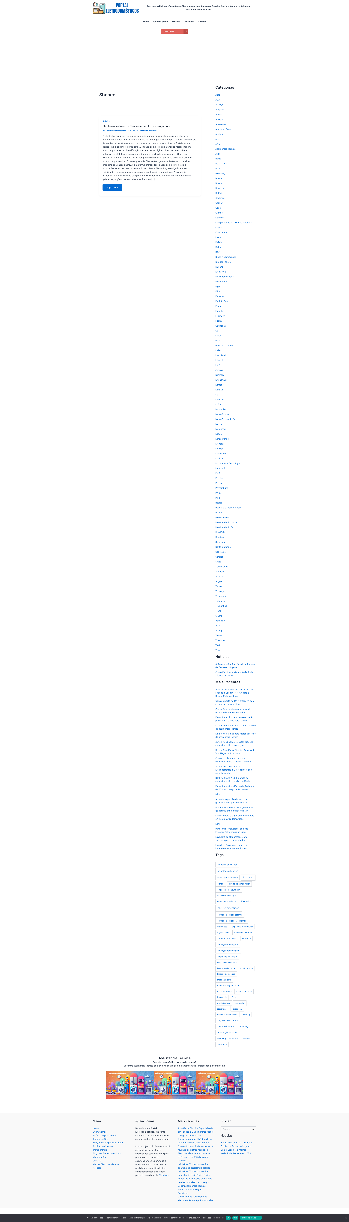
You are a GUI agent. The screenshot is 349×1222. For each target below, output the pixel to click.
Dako (218, 247)
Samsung (220, 542)
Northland (220, 453)
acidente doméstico (227, 864)
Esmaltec (220, 296)
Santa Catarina (223, 547)
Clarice (219, 212)
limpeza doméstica (226, 974)
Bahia (218, 158)
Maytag (219, 424)
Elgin (217, 286)
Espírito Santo (222, 301)
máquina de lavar (244, 991)
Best (217, 168)
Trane (218, 610)
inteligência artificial (227, 956)
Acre (217, 94)
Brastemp (220, 188)
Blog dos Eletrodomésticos (107, 1153)
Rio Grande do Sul (224, 527)
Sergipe (219, 556)
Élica (217, 291)
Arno (217, 139)
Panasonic (220, 468)
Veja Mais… (165, 1175)
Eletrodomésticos (224, 276)
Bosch (218, 178)
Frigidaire (220, 316)
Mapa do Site (99, 1157)
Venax (218, 625)
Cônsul (218, 227)
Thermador (221, 596)
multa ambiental (224, 991)
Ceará (218, 207)
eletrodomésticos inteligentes (231, 920)
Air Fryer (219, 104)
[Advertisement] (174, 56)
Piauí (217, 497)
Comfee (219, 217)
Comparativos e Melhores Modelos (233, 222)
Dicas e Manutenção (225, 257)
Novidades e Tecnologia (227, 463)
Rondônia (220, 532)
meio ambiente (224, 980)
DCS (217, 252)
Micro (218, 794)
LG (216, 394)
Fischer (219, 306)
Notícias (106, 121)
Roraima (219, 537)
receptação (222, 1009)
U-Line (218, 615)
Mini (217, 823)
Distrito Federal (223, 261)
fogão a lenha (223, 932)
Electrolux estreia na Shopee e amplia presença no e (136, 126)
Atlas (217, 153)
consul (220, 883)
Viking (218, 630)
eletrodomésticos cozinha (230, 914)
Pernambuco (221, 488)
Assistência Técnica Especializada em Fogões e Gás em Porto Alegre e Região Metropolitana (234, 692)
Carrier (218, 203)
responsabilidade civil (227, 1014)
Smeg (218, 561)
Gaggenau (220, 325)
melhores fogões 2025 (228, 985)
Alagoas (219, 109)
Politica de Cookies (103, 1146)
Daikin (218, 242)
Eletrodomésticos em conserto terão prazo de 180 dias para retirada (194, 1157)
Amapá (219, 119)
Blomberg (220, 173)
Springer (219, 571)
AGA (217, 99)
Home (96, 1128)
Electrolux (220, 271)
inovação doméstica (227, 944)
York (217, 650)
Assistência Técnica (225, 148)
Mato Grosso (222, 414)
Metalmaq (220, 429)
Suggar (219, 581)
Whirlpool (220, 640)
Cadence (220, 198)
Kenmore (219, 375)
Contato (97, 1160)
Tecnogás (220, 591)
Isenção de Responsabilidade (108, 1142)
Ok (228, 1218)
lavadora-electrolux (226, 968)
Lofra (218, 404)
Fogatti (219, 311)
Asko (218, 144)
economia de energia (226, 895)
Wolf (217, 645)
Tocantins (220, 601)
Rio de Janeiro (222, 517)
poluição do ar (223, 1003)
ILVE (217, 365)
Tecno (218, 586)
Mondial (219, 443)
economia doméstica (226, 901)
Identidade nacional (243, 932)
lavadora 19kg (246, 968)
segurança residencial (228, 1020)
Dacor (218, 237)
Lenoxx (219, 389)
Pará (217, 473)
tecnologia (244, 1026)
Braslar (218, 183)
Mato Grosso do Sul (225, 419)
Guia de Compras (224, 345)
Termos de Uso (100, 1139)
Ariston (219, 134)
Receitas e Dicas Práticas (228, 507)
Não (235, 1218)
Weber (218, 635)
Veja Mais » (112, 188)
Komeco (219, 384)
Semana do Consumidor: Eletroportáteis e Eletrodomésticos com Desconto (233, 769)
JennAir (219, 370)
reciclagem (237, 1009)
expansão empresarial (242, 926)
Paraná (218, 483)
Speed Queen (222, 566)
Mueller (219, 448)
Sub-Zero (220, 576)
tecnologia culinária (227, 1032)
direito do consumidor (239, 884)
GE (216, 330)
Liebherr (219, 399)
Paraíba (219, 478)
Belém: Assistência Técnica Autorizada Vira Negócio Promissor (192, 1189)
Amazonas (220, 124)
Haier (218, 350)
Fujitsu (218, 320)
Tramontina (221, 606)
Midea (218, 433)
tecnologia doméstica (227, 1038)
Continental (221, 232)
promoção (239, 1003)
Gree (217, 340)
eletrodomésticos (228, 908)
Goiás (218, 335)
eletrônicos (222, 926)
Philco (218, 492)
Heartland (220, 355)
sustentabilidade (225, 1026)
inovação (246, 938)
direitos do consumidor (228, 890)
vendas (246, 1038)
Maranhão (220, 409)
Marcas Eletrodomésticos (106, 1164)
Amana (218, 114)
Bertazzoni (221, 163)
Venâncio (220, 620)
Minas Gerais (222, 438)
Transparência (100, 1149)
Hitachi (219, 360)
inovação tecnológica (228, 950)
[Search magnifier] (185, 31)
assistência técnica (228, 871)
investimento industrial (227, 962)
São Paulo (220, 551)
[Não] (345, 1218)
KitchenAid (221, 379)
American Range (223, 129)
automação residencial (227, 877)
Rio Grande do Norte (226, 522)
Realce (218, 502)
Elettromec (221, 281)
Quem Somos (99, 1131)
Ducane (219, 266)
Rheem (218, 512)
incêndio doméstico (227, 938)
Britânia (219, 193)
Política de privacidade (104, 1135)
